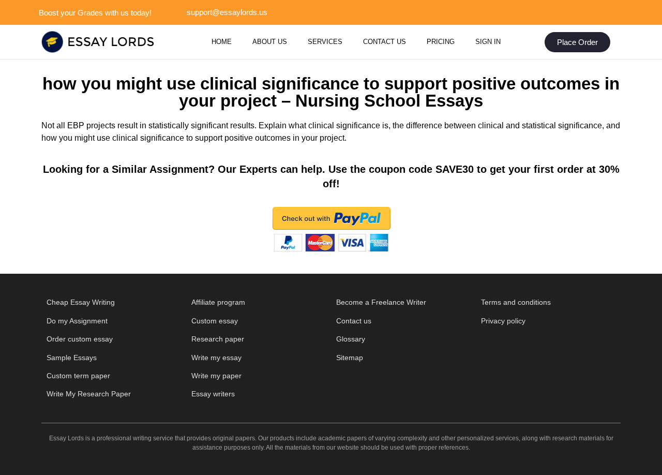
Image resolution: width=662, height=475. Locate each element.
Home (222, 42)
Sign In (488, 42)
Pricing (441, 42)
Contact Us (384, 42)
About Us (269, 42)
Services (325, 42)
